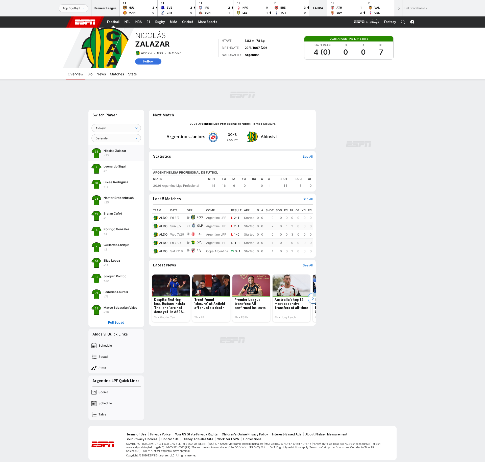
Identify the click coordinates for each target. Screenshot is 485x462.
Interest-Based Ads (286, 434)
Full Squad (116, 322)
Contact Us (170, 439)
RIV (199, 251)
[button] (403, 22)
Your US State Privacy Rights (196, 434)
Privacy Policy (160, 434)
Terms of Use (136, 434)
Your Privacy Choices (141, 439)
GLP (200, 225)
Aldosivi (146, 53)
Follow (148, 61)
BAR (200, 234)
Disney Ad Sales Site (198, 439)
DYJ (200, 242)
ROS (200, 217)
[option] (171, 298)
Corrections (252, 439)
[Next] (398, 8)
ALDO (163, 218)
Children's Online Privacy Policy (245, 434)
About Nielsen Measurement (326, 434)
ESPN (85, 22)
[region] (256, 182)
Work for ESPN (228, 439)
